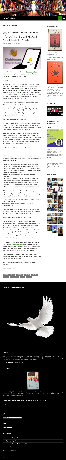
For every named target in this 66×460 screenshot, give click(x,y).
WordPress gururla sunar (16, 457)
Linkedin (5, 74)
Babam (4, 447)
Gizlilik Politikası (6, 457)
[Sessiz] (60, 114)
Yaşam (36, 32)
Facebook (29, 72)
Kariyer (9, 32)
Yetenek (5, 33)
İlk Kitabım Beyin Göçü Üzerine (11, 444)
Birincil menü (64, 18)
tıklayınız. (49, 168)
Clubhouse (19, 274)
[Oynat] (49, 114)
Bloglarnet (15, 437)
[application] (55, 111)
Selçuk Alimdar (14, 92)
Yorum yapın (17, 43)
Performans (15, 32)
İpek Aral (11, 447)
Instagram (11, 74)
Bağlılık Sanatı (6, 437)
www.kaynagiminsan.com (9, 362)
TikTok (23, 276)
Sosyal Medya (24, 32)
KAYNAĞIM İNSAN (9, 18)
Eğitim (4, 32)
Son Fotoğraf (6, 441)
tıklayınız (49, 157)
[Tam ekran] (62, 114)
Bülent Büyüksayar (17, 244)
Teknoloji (31, 32)
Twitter (35, 72)
